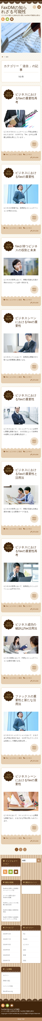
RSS (3, 19)
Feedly (7, 19)
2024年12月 (7, 934)
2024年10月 (7, 944)
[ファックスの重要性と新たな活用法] (21, 729)
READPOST (34, 144)
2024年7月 (6, 960)
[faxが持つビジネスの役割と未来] (21, 274)
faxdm (25, 939)
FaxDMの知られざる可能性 (10, 1009)
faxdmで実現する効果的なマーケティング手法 (10, 918)
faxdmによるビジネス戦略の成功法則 (10, 903)
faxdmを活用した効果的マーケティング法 (10, 889)
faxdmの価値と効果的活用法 (10, 911)
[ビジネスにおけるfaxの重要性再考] (21, 126)
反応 (24, 950)
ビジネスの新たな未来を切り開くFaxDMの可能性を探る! (17, 1011)
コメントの (8, 986)
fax (7, 154)
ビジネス (13, 154)
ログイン (6, 975)
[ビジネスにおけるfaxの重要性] (21, 202)
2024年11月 (7, 939)
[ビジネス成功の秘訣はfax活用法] (21, 652)
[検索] (34, 7)
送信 (20, 154)
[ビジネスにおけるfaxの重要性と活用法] (21, 503)
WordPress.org (8, 991)
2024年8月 (6, 955)
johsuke (35, 157)
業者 (24, 955)
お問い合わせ (12, 19)
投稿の (6, 980)
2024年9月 (6, 950)
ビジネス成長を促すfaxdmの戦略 (9, 896)
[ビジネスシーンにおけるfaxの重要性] (21, 351)
